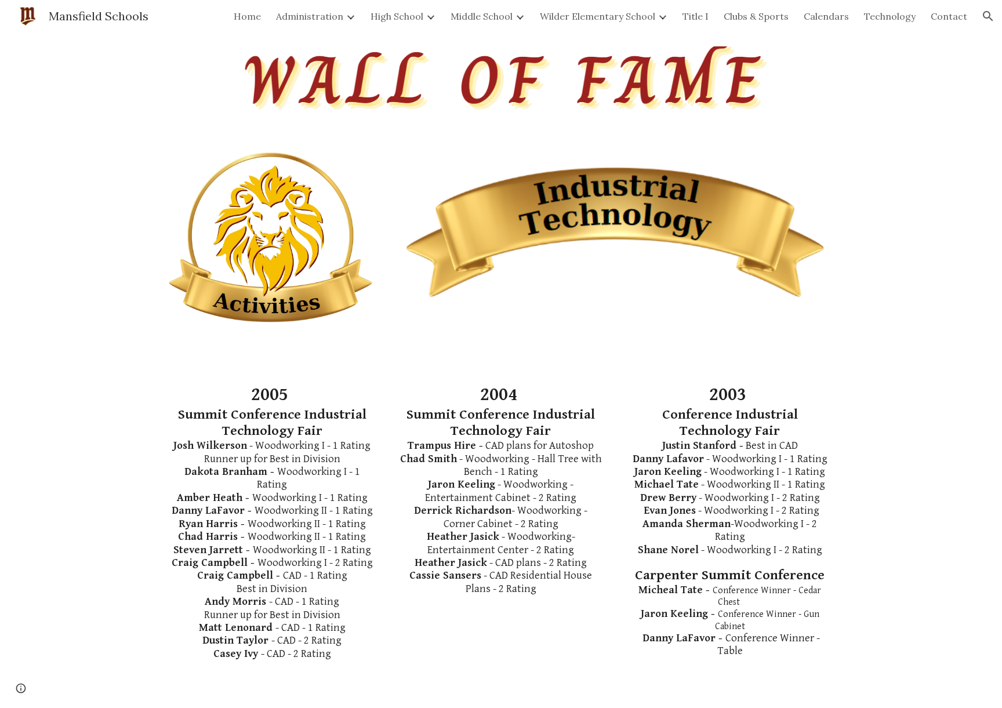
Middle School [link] (482, 16)
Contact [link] (949, 16)
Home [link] (247, 16)
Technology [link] (890, 16)
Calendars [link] (826, 16)
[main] (272, 522)
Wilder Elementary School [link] (597, 16)
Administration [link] (309, 16)
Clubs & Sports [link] (756, 16)
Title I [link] (695, 16)
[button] (988, 16)
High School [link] (397, 16)
